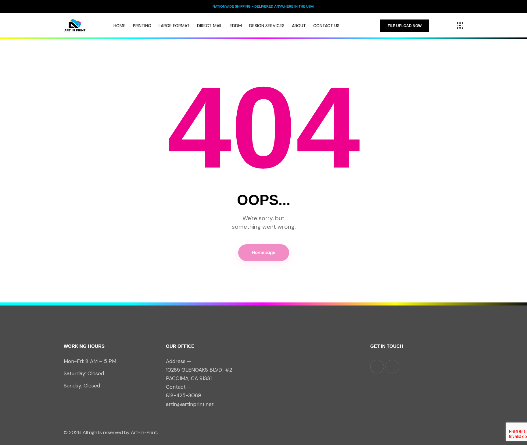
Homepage (263, 252)
